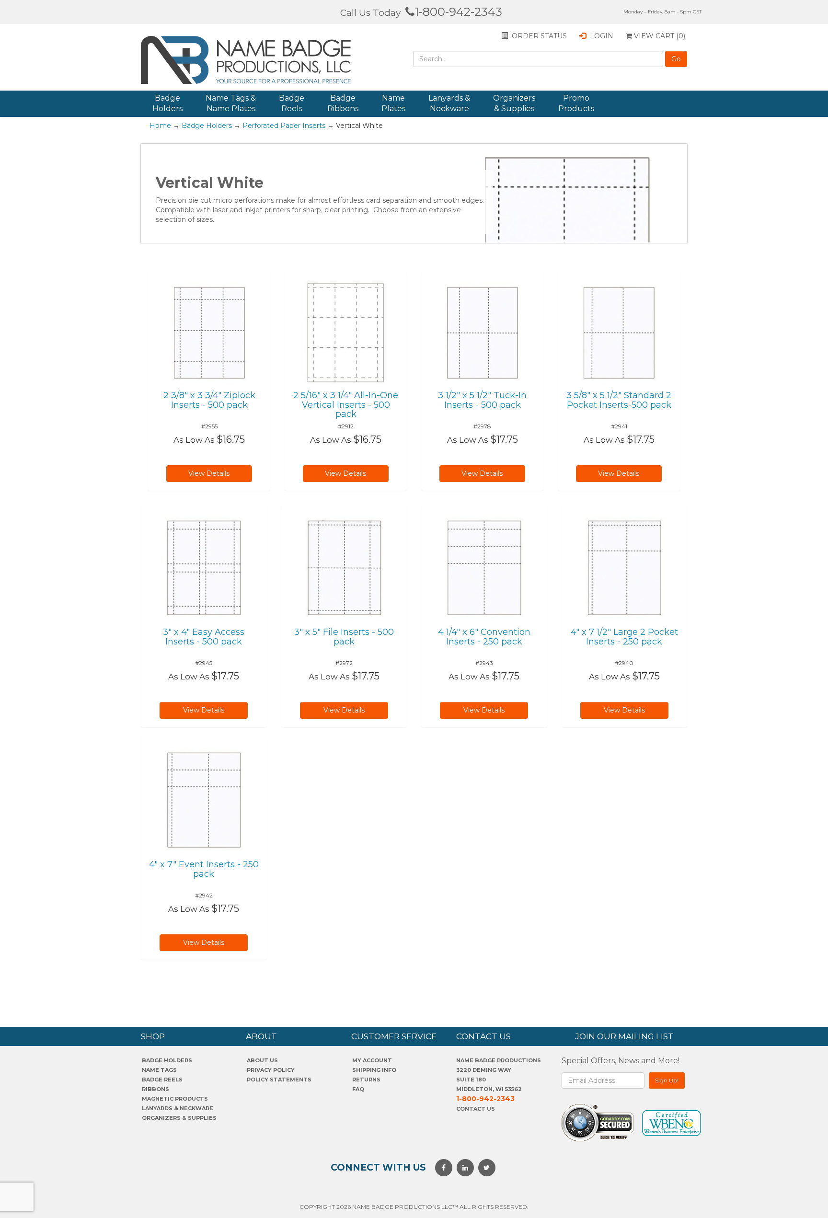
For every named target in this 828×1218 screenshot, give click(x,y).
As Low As (194, 440)
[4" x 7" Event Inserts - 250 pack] (204, 799)
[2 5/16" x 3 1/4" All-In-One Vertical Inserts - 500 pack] (345, 332)
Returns (366, 1079)
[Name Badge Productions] (250, 60)
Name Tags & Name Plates (231, 103)
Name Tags (159, 1070)
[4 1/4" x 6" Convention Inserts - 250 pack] (484, 567)
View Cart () (658, 36)
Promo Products (576, 103)
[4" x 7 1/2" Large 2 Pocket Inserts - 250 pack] (624, 567)
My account (372, 1060)
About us (262, 1060)
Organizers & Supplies (514, 103)
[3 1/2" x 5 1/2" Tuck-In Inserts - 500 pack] (482, 332)
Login (600, 36)
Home (160, 125)
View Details (209, 473)
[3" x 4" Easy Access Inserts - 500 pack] (204, 567)
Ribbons (155, 1089)
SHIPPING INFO (374, 1070)
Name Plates (393, 103)
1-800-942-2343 (458, 12)
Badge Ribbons (342, 103)
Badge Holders (167, 103)
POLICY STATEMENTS (279, 1079)
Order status (538, 36)
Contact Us (475, 1108)
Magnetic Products (175, 1098)
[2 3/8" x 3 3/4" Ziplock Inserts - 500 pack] (209, 332)
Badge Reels (291, 103)
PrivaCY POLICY (271, 1070)
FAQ (358, 1089)
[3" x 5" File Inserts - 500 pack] (344, 567)
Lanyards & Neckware (449, 103)
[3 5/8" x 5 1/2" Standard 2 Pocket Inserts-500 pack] (618, 332)
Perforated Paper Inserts (283, 125)
